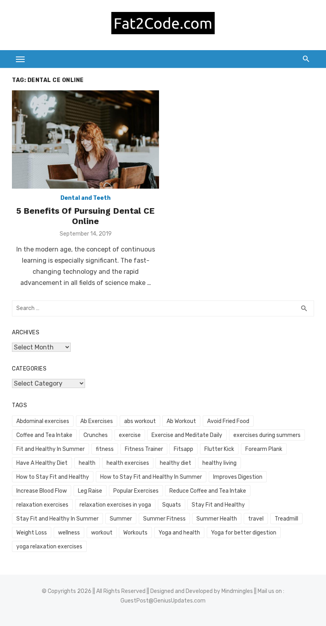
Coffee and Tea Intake (44, 435)
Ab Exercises (96, 421)
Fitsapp (183, 449)
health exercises (128, 463)
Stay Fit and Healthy (218, 504)
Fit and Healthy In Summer (50, 449)
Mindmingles (237, 591)
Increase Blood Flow (41, 491)
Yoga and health (179, 532)
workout (102, 532)
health (87, 463)
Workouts (135, 532)
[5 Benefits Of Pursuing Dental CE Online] (85, 139)
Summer (121, 518)
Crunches (95, 435)
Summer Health (216, 518)
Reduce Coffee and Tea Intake (207, 491)
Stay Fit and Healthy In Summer (57, 518)
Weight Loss (31, 532)
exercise (130, 435)
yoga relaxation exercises (49, 546)
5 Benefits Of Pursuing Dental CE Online (85, 216)
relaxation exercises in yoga (115, 504)
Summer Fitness (164, 518)
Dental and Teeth (85, 198)
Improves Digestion (237, 477)
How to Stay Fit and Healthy (52, 477)
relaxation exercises (42, 504)
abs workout (140, 421)
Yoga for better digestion (243, 532)
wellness (69, 532)
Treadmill (286, 518)
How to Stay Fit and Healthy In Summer (151, 477)
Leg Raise (90, 491)
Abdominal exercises (42, 421)
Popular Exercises (136, 491)
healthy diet (175, 463)
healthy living (219, 463)
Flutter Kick (219, 449)
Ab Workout (181, 421)
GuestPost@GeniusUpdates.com (163, 600)
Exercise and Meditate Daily (186, 435)
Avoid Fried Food (228, 421)
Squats (171, 504)
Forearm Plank (263, 449)
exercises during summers (267, 435)
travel (256, 518)
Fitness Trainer (144, 449)
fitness (105, 449)
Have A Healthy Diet (42, 463)
